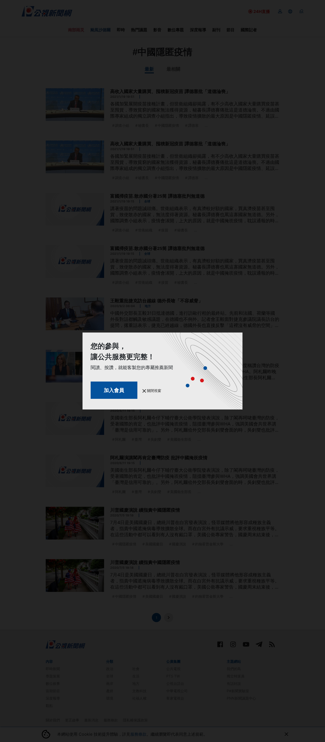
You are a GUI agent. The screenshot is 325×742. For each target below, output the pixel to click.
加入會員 (114, 390)
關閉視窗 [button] (153, 390)
